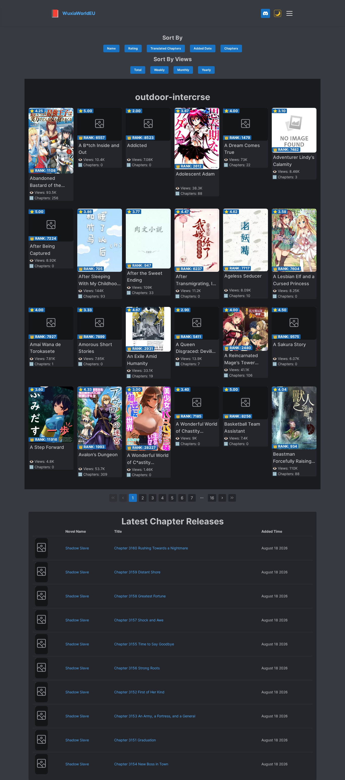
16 (212, 497)
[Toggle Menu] (289, 13)
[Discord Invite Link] (265, 13)
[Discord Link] (265, 13)
